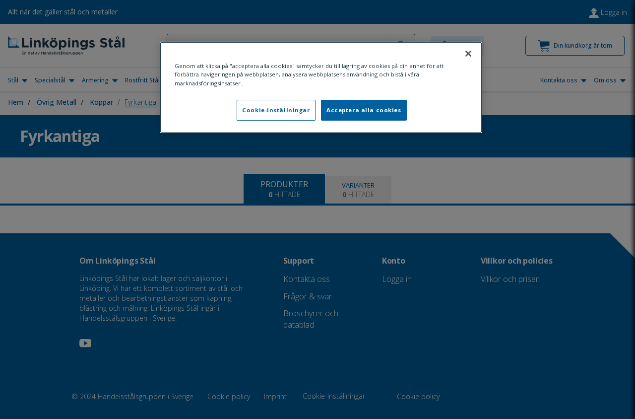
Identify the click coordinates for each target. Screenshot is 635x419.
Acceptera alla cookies (363, 110)
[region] (321, 87)
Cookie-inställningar (276, 110)
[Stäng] (468, 54)
